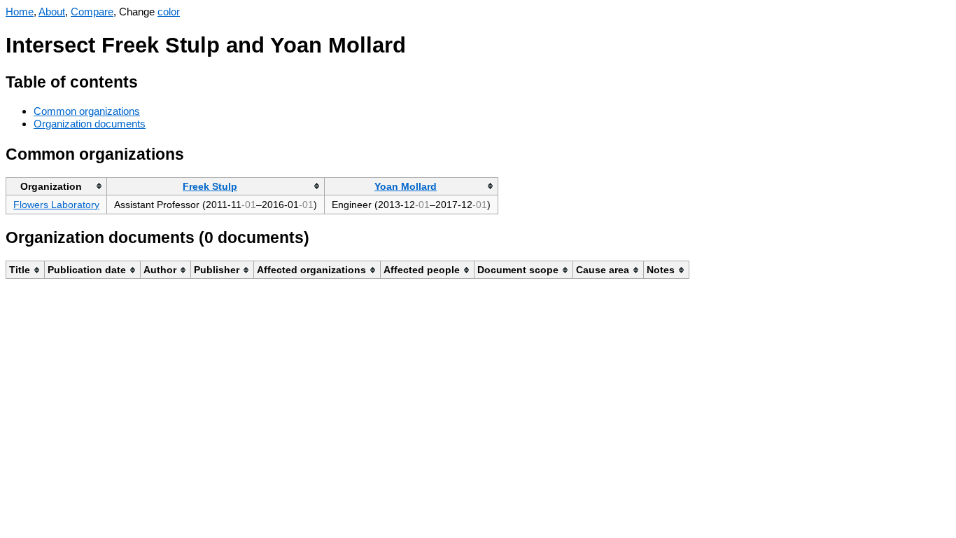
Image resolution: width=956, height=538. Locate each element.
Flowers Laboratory (56, 204)
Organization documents (90, 124)
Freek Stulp (210, 186)
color (168, 12)
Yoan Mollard (405, 186)
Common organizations (87, 111)
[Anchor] (149, 80)
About (51, 12)
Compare (92, 12)
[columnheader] (56, 186)
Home (20, 12)
